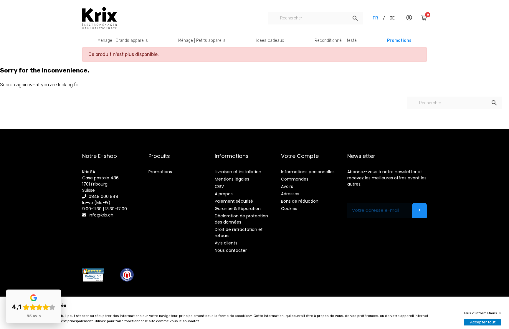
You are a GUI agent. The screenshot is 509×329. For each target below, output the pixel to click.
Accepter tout (482, 322)
